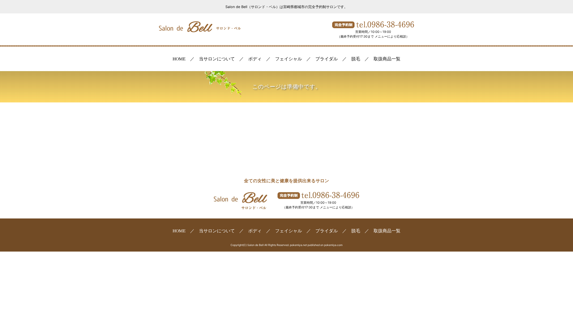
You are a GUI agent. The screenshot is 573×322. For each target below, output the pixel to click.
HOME (179, 58)
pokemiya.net (298, 245)
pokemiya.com (333, 245)
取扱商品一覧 (387, 58)
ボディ (255, 58)
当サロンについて (217, 58)
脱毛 (355, 58)
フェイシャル (288, 58)
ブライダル (326, 58)
